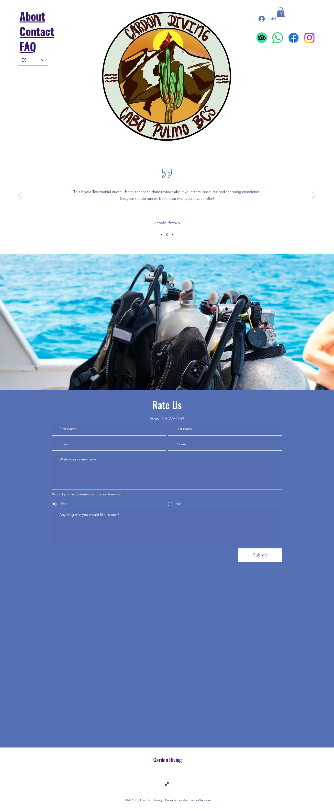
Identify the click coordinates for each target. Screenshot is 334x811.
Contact (37, 31)
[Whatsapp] (277, 37)
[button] (281, 12)
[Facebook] (293, 37)
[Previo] (20, 195)
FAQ (28, 46)
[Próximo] (314, 195)
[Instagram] (309, 37)
